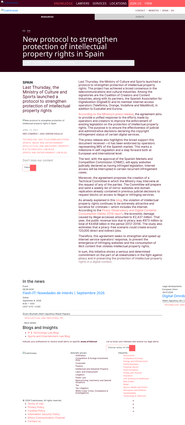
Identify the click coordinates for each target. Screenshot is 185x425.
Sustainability (129, 393)
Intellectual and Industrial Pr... (45, 318)
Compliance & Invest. (133, 358)
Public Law (81, 378)
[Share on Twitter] (150, 66)
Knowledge (39, 63)
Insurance (127, 376)
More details (30, 323)
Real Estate (128, 381)
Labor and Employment (87, 372)
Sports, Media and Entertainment (43, 142)
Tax (77, 385)
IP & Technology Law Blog (62, 63)
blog (119, 200)
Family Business (130, 364)
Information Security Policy (44, 414)
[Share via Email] (159, 66)
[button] (168, 11)
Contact (140, 10)
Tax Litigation (82, 388)
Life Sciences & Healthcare (136, 379)
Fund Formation (130, 370)
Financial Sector (131, 367)
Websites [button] (154, 10)
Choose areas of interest (121, 347)
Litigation (80, 375)
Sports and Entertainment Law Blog (45, 152)
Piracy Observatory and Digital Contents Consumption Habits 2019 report (117, 212)
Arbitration (81, 355)
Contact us (34, 421)
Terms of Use (35, 403)
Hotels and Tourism (132, 373)
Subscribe (29, 167)
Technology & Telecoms (134, 396)
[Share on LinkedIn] (155, 66)
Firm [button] (148, 3)
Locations (118, 3)
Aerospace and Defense (134, 390)
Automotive (128, 355)
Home (28, 63)
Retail (126, 384)
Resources (47, 17)
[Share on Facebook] (145, 66)
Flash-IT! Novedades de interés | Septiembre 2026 (64, 292)
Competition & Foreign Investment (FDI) (92, 359)
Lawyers (82, 3)
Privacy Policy (36, 407)
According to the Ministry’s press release (106, 114)
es (24, 31)
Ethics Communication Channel (46, 417)
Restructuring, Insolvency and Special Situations (93, 381)
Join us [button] (135, 3)
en (28, 31)
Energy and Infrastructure (135, 361)
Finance (79, 366)
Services (99, 3)
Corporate (80, 363)
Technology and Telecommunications (46, 139)
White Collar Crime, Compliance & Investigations (92, 392)
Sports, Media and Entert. (135, 387)
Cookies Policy (36, 410)
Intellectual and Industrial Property (46, 146)
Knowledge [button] (63, 3)
